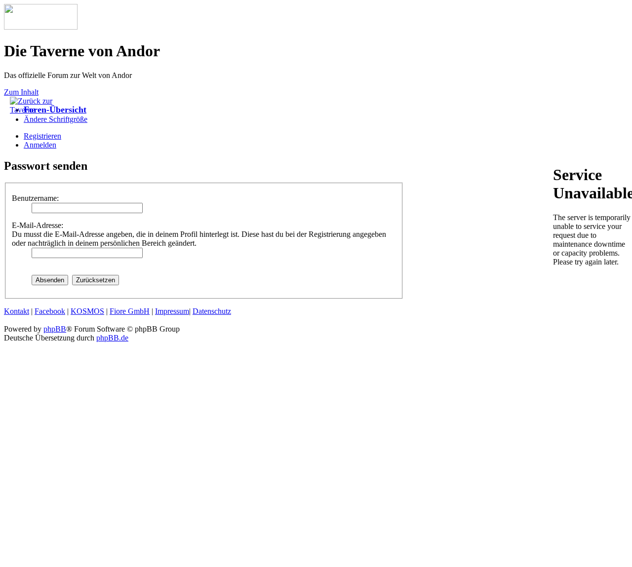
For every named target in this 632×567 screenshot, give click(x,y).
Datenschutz (212, 311)
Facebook (50, 311)
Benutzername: (35, 198)
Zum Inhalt (21, 92)
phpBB (54, 329)
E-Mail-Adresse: (37, 225)
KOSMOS (87, 311)
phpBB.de (112, 338)
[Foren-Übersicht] (41, 27)
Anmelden (40, 145)
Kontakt (16, 311)
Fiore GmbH (130, 311)
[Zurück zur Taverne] (34, 110)
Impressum (172, 311)
